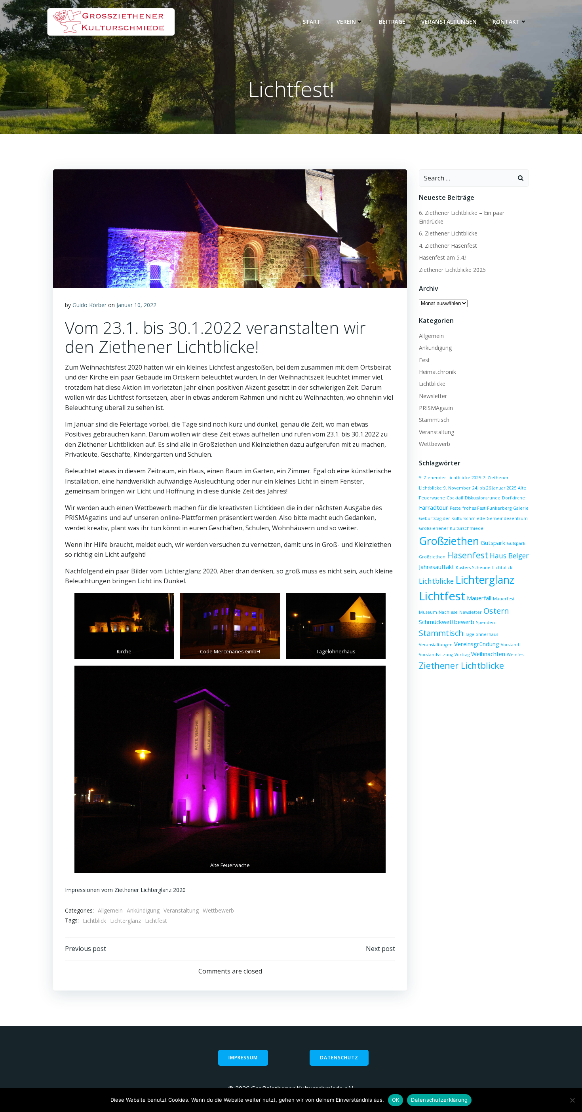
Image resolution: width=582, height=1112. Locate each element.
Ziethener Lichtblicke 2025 (452, 269)
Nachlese (448, 612)
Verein (346, 21)
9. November (457, 488)
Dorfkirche (513, 498)
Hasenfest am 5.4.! (442, 257)
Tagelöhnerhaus (481, 634)
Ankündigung (143, 910)
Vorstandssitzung (436, 654)
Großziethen (449, 540)
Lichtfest (156, 920)
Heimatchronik (437, 372)
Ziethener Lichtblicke (461, 665)
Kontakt (506, 21)
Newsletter (433, 396)
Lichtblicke (432, 383)
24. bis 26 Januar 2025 (494, 488)
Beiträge (392, 21)
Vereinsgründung (476, 644)
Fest (424, 360)
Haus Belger (509, 555)
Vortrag (462, 654)
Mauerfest (503, 599)
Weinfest (516, 654)
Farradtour (433, 507)
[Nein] (572, 1100)
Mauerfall (479, 598)
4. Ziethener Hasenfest (448, 245)
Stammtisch (434, 419)
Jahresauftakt (436, 567)
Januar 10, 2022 (136, 305)
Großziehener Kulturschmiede (451, 528)
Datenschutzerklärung (439, 1100)
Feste (455, 508)
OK (395, 1100)
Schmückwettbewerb (446, 622)
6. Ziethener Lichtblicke (448, 233)
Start (311, 21)
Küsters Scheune (473, 567)
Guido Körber (89, 305)
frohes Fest (473, 508)
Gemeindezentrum (507, 518)
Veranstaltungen (449, 21)
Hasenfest (467, 555)
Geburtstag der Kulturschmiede (452, 518)
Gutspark (493, 543)
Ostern (496, 610)
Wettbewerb (218, 910)
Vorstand (510, 644)
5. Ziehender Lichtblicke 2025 (450, 477)
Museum (428, 612)
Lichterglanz (125, 920)
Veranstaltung (181, 910)
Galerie (521, 508)
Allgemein (110, 910)
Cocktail (455, 498)
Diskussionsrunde (482, 498)
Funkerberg (499, 508)
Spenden (485, 622)
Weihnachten (488, 654)
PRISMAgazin (436, 408)
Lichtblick (94, 920)
